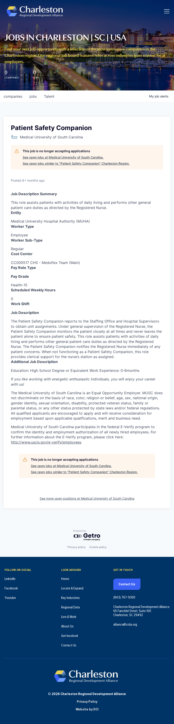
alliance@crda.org (125, 624)
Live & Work (68, 617)
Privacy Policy (87, 701)
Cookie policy (98, 547)
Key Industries (70, 598)
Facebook (11, 588)
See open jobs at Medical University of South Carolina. (63, 157)
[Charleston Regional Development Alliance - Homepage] (35, 11)
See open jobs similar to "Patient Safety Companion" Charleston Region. (76, 163)
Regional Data (70, 607)
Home (65, 579)
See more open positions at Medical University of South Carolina (87, 498)
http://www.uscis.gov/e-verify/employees (46, 442)
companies (13, 96)
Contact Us (68, 645)
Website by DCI (87, 709)
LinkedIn (10, 579)
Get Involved (69, 636)
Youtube (10, 598)
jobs (33, 96)
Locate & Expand (72, 588)
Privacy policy (77, 547)
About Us (67, 626)
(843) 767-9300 (124, 597)
